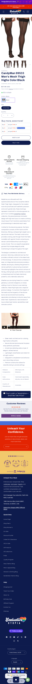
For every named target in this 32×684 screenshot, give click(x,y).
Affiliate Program (9, 603)
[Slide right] (30, 65)
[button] (4, 12)
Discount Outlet (8, 535)
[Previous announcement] (3, 7)
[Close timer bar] (31, 1)
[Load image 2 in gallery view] (15, 64)
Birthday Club (8, 599)
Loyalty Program (9, 559)
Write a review (16, 416)
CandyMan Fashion (20, 214)
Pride (5, 555)
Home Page (7, 519)
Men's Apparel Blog (9, 567)
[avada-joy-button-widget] (28, 680)
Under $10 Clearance (10, 539)
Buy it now (16, 142)
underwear (7, 484)
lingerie (20, 484)
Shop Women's (8, 527)
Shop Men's (7, 523)
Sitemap (6, 611)
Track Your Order (9, 591)
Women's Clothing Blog (11, 571)
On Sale (6, 531)
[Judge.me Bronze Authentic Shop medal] (16, 463)
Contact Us (7, 607)
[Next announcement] (29, 7)
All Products (7, 547)
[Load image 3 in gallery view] (24, 64)
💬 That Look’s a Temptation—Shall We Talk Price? (16, 394)
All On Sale (7, 543)
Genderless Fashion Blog (11, 575)
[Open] (16, 680)
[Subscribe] (26, 447)
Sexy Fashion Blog (9, 563)
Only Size (6, 108)
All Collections (8, 551)
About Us (6, 595)
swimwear (14, 484)
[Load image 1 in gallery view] (7, 64)
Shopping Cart (8, 587)
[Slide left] (2, 65)
